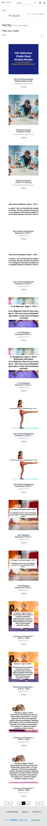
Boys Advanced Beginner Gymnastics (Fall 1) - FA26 (23, 233)
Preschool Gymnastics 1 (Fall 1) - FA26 (23, 637)
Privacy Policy (23, 820)
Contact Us (36, 812)
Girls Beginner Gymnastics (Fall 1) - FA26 (23, 537)
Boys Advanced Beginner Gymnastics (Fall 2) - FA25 (23, 284)
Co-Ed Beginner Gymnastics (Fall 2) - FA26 (23, 385)
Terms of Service (35, 820)
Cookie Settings (12, 812)
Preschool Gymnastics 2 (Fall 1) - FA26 (23, 739)
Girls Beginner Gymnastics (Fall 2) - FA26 (23, 587)
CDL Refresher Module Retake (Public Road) (23, 80)
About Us (25, 812)
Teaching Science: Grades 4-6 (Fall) (23, 131)
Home (4, 10)
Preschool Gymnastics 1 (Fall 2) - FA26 (23, 688)
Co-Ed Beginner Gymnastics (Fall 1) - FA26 (23, 334)
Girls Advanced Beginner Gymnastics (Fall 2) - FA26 (23, 486)
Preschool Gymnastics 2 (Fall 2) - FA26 (23, 789)
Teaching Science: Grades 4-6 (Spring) (23, 181)
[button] (22, 35)
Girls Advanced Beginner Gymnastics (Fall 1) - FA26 (23, 436)
